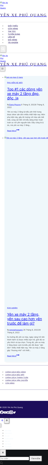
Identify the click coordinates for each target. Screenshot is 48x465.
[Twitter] (14, 413)
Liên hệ (11, 37)
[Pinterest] (8, 413)
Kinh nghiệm (12, 308)
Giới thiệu (13, 26)
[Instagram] (11, 413)
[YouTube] (5, 413)
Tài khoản (13, 42)
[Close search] (3, 453)
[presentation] (26, 77)
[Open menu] (2, 68)
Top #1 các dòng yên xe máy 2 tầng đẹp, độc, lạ (24, 93)
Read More (13, 131)
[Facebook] (2, 413)
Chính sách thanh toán (16, 377)
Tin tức (12, 31)
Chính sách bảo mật (14, 375)
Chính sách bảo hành (15, 372)
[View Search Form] (3, 49)
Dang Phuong (15, 105)
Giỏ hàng (12, 40)
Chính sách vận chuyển (16, 380)
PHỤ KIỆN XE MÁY (15, 83)
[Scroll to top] (2, 421)
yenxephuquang (16, 330)
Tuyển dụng (14, 34)
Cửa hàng (13, 29)
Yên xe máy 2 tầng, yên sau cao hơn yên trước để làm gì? (24, 318)
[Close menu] (0, 425)
